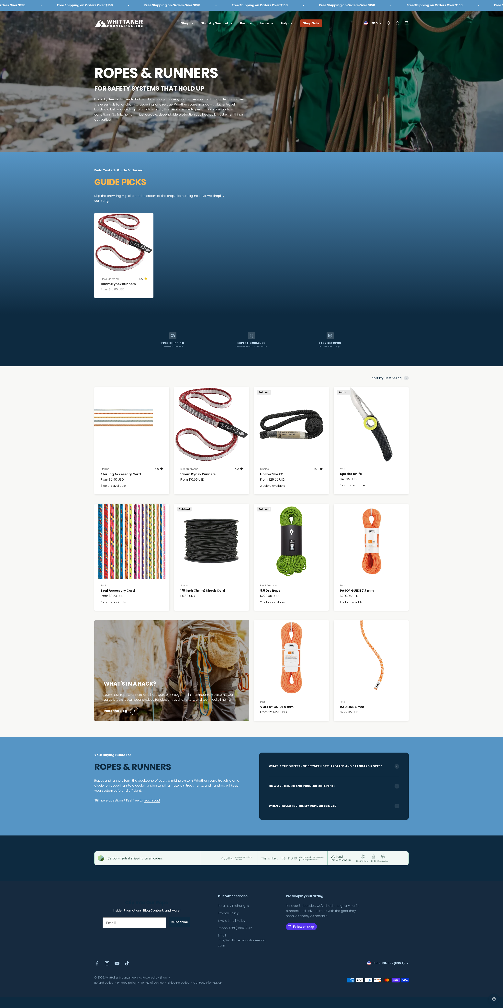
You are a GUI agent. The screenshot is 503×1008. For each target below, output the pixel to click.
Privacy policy (127, 983)
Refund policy (103, 983)
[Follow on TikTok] (127, 963)
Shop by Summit (214, 23)
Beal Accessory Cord (118, 590)
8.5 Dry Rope (270, 590)
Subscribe (179, 922)
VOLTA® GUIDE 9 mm (277, 707)
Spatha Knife (351, 474)
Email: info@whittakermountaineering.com (242, 940)
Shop (185, 23)
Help (284, 23)
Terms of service (152, 983)
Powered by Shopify (156, 978)
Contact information (207, 983)
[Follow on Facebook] (97, 963)
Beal (103, 585)
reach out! (152, 800)
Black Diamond (110, 279)
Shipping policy (178, 983)
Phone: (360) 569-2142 (235, 928)
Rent (244, 23)
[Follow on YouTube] (117, 963)
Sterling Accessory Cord (121, 474)
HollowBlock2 (271, 474)
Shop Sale (311, 23)
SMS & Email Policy (231, 920)
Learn (264, 23)
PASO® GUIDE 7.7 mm (357, 590)
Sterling (105, 469)
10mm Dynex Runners (118, 284)
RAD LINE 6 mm (352, 707)
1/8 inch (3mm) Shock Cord (202, 590)
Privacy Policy (228, 913)
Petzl (342, 468)
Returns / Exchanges (233, 905)
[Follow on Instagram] (107, 963)
